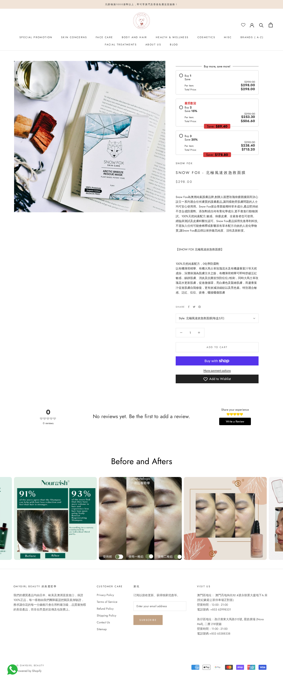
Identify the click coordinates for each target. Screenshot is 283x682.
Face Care (104, 37)
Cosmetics (206, 37)
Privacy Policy (105, 595)
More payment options (217, 370)
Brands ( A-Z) (252, 37)
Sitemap (102, 629)
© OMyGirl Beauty (30, 665)
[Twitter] (194, 307)
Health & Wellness (172, 37)
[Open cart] (271, 25)
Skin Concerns (74, 37)
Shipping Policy (106, 615)
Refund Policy (105, 609)
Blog (174, 44)
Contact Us (103, 622)
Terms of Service (107, 602)
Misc (228, 37)
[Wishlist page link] (243, 25)
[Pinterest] (199, 307)
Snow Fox (184, 163)
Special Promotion (35, 37)
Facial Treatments (121, 44)
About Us (153, 44)
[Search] (261, 25)
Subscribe (148, 620)
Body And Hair (134, 37)
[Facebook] (188, 307)
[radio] (217, 82)
